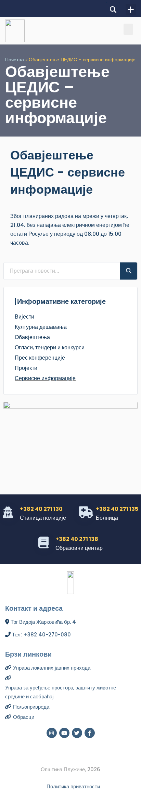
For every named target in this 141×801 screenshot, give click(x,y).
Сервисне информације (45, 378)
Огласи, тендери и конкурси (50, 347)
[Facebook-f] (90, 733)
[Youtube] (64, 733)
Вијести (24, 317)
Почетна (14, 59)
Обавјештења (32, 337)
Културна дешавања (41, 327)
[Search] (128, 271)
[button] (113, 9)
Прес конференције (40, 358)
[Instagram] (52, 733)
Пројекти (26, 368)
